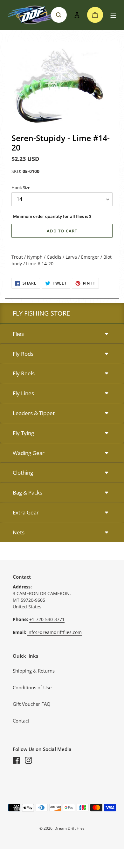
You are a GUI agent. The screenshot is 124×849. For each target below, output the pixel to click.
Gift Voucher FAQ (32, 704)
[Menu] (113, 15)
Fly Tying (23, 433)
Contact (21, 720)
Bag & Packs (27, 492)
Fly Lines (23, 393)
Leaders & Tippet (34, 413)
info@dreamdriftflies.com (54, 632)
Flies (18, 333)
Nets (18, 532)
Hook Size (20, 187)
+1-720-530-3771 (47, 619)
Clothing (23, 472)
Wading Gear (29, 453)
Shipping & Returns (34, 671)
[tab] (62, 334)
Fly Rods (23, 353)
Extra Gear (26, 512)
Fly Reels (24, 373)
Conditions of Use (32, 687)
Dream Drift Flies (69, 828)
